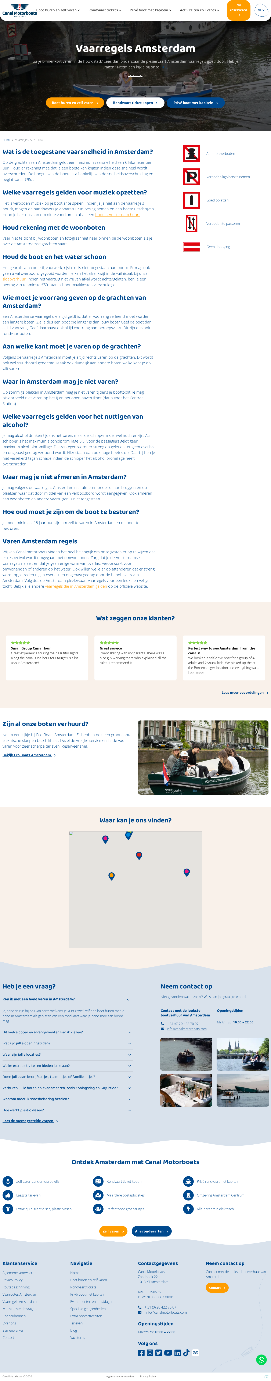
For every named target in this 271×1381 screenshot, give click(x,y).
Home (75, 1272)
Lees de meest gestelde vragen (28, 1121)
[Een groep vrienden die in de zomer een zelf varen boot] (243, 1054)
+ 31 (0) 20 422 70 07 (183, 1024)
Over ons (9, 1323)
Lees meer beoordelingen (243, 692)
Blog (73, 1330)
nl (259, 10)
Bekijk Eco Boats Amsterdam (27, 755)
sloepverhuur (14, 279)
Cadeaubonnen (14, 1316)
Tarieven (76, 1323)
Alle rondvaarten (150, 1231)
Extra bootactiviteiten (86, 1316)
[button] (128, 836)
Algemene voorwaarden (20, 1272)
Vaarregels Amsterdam (20, 1301)
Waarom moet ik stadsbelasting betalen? (36, 1099)
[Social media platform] (141, 1352)
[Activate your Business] (266, 1376)
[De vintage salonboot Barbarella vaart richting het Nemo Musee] (243, 1090)
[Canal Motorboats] (20, 10)
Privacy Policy (12, 1280)
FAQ (163, 66)
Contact (8, 1337)
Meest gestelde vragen (19, 1308)
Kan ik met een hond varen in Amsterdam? (39, 999)
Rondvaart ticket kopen (133, 102)
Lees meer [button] (196, 672)
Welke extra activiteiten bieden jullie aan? (36, 1066)
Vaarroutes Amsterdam (20, 1294)
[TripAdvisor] (195, 1352)
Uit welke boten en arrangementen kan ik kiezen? (43, 1032)
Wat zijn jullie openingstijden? (26, 1043)
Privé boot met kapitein (149, 10)
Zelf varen (111, 1231)
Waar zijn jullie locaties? (22, 1055)
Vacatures (77, 1337)
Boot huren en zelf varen (56, 10)
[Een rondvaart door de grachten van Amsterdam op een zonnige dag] (186, 1054)
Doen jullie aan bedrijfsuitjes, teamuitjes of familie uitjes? (49, 1077)
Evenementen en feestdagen (91, 1301)
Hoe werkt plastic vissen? (23, 1110)
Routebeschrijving (16, 1287)
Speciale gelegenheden (88, 1308)
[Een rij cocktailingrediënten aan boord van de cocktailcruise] (186, 1090)
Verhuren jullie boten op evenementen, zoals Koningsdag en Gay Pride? (60, 1088)
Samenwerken (13, 1330)
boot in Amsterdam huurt (117, 214)
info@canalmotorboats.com (187, 1029)
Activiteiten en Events (198, 10)
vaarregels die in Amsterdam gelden (76, 586)
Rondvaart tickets (103, 10)
